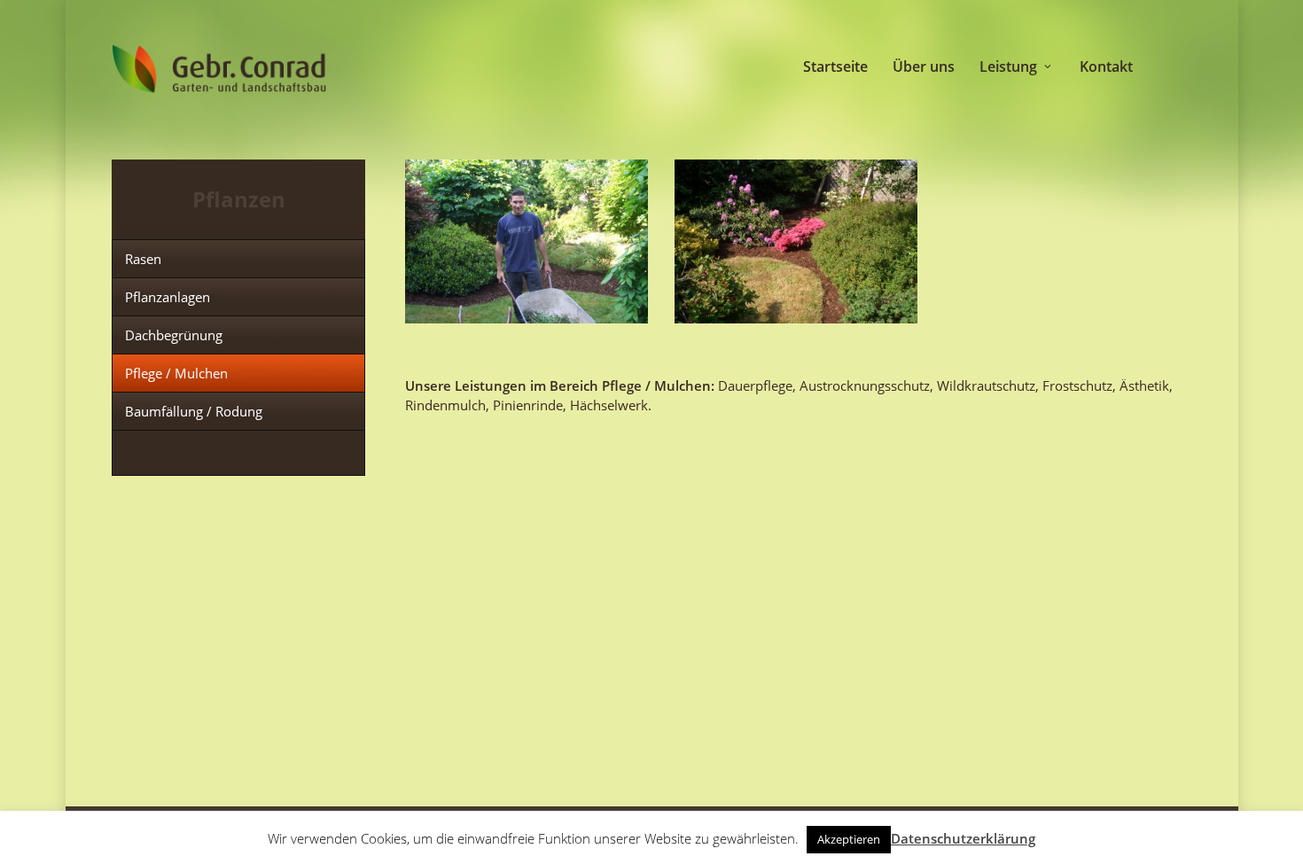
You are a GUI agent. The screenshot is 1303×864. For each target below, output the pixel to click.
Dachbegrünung (173, 335)
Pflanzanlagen (167, 297)
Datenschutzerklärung (963, 838)
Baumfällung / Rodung (193, 411)
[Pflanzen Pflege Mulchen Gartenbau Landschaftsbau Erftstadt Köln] (526, 241)
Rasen (143, 259)
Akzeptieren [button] (848, 839)
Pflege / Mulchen (176, 373)
